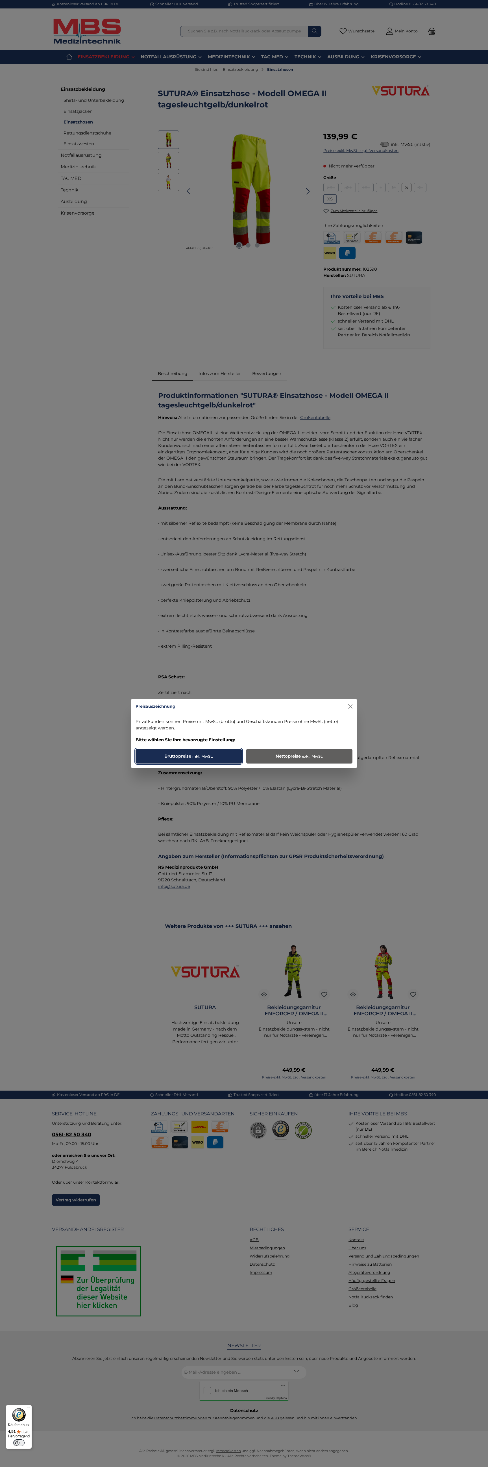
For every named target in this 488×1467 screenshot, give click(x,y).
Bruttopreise (188, 756)
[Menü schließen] (350, 706)
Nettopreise (299, 756)
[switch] (19, 1442)
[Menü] (28, 1408)
